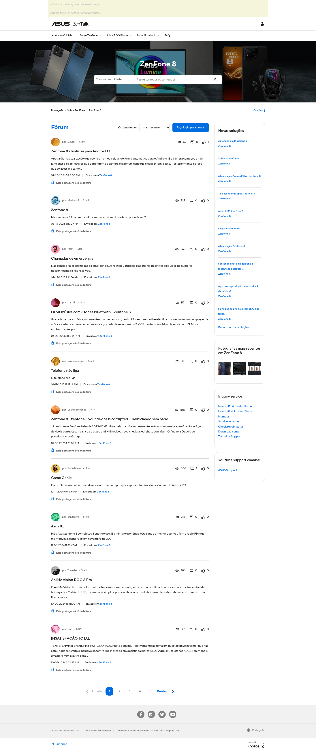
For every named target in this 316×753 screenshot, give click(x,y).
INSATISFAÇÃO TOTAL (70, 638)
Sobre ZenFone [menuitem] (89, 35)
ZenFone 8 (105, 175)
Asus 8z (57, 526)
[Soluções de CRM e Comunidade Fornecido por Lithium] (256, 745)
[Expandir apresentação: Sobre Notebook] (158, 35)
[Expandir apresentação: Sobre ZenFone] (100, 35)
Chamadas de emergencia (72, 258)
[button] (224, 368)
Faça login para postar (190, 127)
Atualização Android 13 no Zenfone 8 (239, 176)
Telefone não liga (65, 370)
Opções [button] (258, 110)
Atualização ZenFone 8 (231, 246)
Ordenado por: (128, 127)
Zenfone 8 (59, 210)
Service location (228, 421)
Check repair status (230, 426)
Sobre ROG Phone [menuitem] (117, 35)
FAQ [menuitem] (167, 35)
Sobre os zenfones (228, 158)
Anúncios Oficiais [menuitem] (62, 35)
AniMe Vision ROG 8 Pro (71, 580)
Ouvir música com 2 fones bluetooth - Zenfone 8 (91, 312)
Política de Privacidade (98, 730)
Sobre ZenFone (76, 110)
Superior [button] (61, 744)
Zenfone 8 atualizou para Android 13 (80, 151)
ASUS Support (227, 470)
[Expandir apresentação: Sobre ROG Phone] (130, 35)
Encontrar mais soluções (234, 327)
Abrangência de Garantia (232, 141)
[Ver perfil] (55, 142)
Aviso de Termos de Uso (65, 730)
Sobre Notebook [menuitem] (146, 35)
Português (57, 110)
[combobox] (177, 79)
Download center (229, 431)
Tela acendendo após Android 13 (236, 193)
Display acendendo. (229, 228)
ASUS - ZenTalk (70, 24)
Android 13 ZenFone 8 (230, 211)
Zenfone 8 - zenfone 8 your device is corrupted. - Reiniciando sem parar (109, 419)
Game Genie (61, 477)
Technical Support (230, 436)
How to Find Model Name (235, 406)
